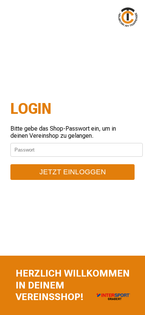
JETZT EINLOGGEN (72, 172)
